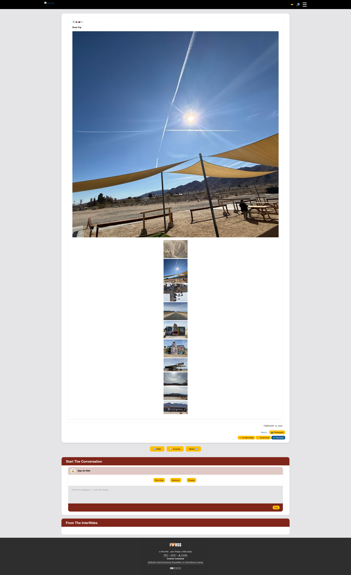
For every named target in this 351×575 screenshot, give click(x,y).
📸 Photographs (277, 432)
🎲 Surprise (175, 448)
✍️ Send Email (263, 437)
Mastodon (176, 480)
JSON (173, 555)
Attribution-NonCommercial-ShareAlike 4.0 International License (175, 562)
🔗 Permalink (278, 437)
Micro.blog (159, 480)
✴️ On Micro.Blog (246, 437)
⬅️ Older (157, 448)
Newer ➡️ (193, 448)
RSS (166, 555)
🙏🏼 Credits (182, 555)
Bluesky (191, 480)
